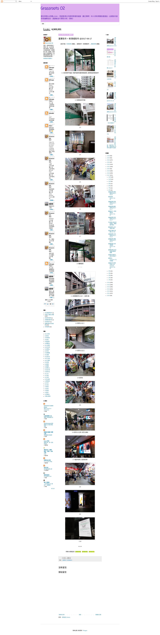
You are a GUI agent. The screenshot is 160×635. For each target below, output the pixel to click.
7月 (109, 188)
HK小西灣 (47, 334)
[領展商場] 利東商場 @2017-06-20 (112, 203)
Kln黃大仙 (47, 371)
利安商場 (69, 44)
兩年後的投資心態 (48, 469)
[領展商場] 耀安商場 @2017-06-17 (112, 208)
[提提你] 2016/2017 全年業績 (112, 260)
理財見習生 (46, 475)
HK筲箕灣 (47, 337)
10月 (109, 181)
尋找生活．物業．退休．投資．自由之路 (48, 451)
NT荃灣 (47, 388)
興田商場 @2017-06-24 (111, 198)
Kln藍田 (47, 364)
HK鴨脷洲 (47, 343)
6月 (109, 190)
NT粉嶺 (47, 386)
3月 (109, 275)
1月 (109, 279)
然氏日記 (46, 467)
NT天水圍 (47, 379)
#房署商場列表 (48, 319)
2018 (108, 173)
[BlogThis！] (65, 558)
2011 (108, 293)
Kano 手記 (46, 441)
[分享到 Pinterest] (70, 558)
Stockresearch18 (48, 423)
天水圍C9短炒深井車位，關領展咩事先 (112, 224)
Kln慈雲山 (47, 349)
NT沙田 (47, 385)
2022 (108, 164)
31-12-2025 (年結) (48, 461)
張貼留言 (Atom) (66, 617)
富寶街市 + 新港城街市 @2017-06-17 (112, 213)
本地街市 (91, 551)
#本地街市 (47, 321)
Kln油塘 (47, 354)
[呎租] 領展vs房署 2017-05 (112, 231)
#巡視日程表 (48, 318)
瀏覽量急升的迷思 (48, 435)
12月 (109, 177)
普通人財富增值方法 (48, 417)
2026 (108, 155)
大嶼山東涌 (47, 396)
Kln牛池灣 (47, 358)
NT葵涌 (47, 390)
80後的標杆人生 (48, 416)
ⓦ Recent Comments (50, 305)
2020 (108, 168)
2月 (109, 277)
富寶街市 (64, 560)
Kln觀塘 (47, 366)
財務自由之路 (47, 460)
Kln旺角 (47, 351)
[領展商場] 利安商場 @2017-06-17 (112, 219)
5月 (109, 271)
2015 (108, 284)
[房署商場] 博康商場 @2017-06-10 (112, 240)
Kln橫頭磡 (47, 353)
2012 (108, 291)
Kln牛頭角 (47, 360)
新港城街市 (69, 560)
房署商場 (84, 551)
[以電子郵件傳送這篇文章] (63, 558)
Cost (45, 454)
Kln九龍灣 (47, 345)
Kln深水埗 (47, 356)
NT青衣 (47, 392)
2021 (108, 166)
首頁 (43, 23)
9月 (109, 183)
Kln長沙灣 (47, 370)
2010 (108, 295)
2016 (108, 282)
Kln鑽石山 (47, 368)
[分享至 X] (66, 558)
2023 (108, 162)
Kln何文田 (47, 347)
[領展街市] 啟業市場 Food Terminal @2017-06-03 (112, 265)
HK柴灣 (47, 336)
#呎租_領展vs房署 (49, 314)
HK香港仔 (47, 341)
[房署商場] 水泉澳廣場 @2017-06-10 (112, 245)
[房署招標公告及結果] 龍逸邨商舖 (112, 251)
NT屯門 (47, 383)
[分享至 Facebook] (68, 558)
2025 (108, 158)
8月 (109, 185)
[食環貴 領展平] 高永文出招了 (112, 255)
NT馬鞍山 (47, 394)
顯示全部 (53, 488)
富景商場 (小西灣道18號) (112, 228)
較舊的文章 (98, 614)
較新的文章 (61, 614)
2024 (108, 160)
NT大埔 (47, 377)
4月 (109, 273)
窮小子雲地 (46, 482)
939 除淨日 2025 (47, 476)
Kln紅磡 (47, 362)
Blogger (85, 630)
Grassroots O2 (53, 8)
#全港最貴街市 (48, 313)
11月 (109, 179)
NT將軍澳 (47, 381)
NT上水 (47, 373)
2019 (108, 171)
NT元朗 (47, 375)
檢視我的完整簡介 (47, 58)
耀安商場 (93, 44)
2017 (108, 175)
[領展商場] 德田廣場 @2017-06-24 (112, 193)
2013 (108, 289)
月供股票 (47, 326)
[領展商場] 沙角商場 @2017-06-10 (112, 235)
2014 (108, 287)
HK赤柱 (47, 339)
